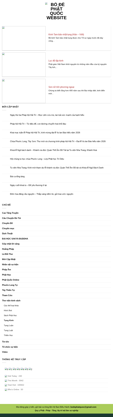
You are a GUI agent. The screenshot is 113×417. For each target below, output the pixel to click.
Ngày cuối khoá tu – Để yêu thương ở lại (28, 185)
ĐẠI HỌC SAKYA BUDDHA (15, 239)
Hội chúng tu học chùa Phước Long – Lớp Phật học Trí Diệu (37, 159)
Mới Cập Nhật (8, 259)
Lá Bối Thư (7, 254)
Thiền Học (8, 335)
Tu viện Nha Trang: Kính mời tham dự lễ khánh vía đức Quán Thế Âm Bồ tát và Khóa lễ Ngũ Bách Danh (56, 167)
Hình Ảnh (8, 310)
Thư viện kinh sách (11, 300)
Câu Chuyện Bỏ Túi (11, 218)
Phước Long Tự (10, 285)
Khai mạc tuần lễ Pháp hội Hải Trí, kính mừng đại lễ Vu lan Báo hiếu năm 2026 (45, 132)
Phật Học (6, 275)
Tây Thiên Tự (8, 290)
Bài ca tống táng (17, 176)
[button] (4, 11)
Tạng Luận (8, 325)
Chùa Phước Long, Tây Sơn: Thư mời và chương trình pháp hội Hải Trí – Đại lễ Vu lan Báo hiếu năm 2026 (58, 141)
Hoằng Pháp (8, 249)
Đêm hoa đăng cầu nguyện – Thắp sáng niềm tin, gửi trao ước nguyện (41, 194)
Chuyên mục (8, 228)
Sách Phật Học (10, 315)
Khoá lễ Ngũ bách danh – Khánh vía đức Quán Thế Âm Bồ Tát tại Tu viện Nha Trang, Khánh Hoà (53, 150)
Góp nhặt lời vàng (10, 244)
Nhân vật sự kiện (10, 264)
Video (5, 352)
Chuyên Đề (7, 223)
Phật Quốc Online (10, 280)
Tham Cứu (7, 295)
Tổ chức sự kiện (10, 347)
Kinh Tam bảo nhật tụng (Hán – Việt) (66, 34)
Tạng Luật (8, 330)
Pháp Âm (6, 269)
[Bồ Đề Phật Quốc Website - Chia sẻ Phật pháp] (56, 11)
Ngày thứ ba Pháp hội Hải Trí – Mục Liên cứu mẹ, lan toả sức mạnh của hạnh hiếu (47, 115)
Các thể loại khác (11, 305)
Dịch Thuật (7, 233)
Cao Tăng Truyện (10, 213)
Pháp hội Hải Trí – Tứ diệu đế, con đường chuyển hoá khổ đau (38, 124)
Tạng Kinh (9, 320)
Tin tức (5, 341)
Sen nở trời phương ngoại (61, 87)
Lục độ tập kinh (56, 61)
